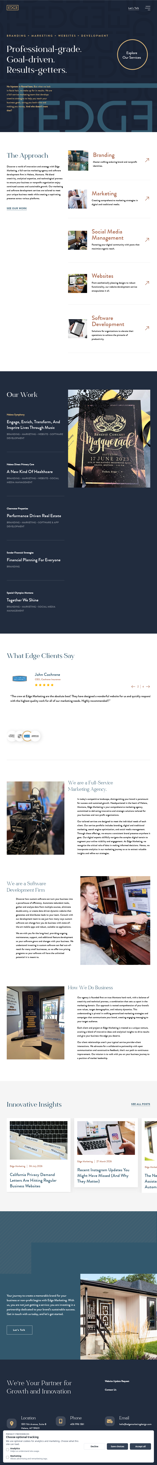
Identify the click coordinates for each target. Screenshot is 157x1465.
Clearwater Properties (17, 508)
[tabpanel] (78, 686)
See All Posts (140, 1104)
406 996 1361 (77, 1424)
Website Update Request (117, 1381)
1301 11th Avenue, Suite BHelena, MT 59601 (33, 1426)
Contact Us (110, 1389)
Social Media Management (108, 235)
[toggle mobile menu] (147, 8)
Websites (102, 276)
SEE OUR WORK (17, 208)
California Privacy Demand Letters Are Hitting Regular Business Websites (33, 1180)
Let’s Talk (133, 8)
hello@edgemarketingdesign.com (135, 1424)
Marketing (104, 193)
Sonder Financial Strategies (20, 552)
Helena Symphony (16, 414)
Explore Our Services (132, 55)
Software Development (108, 321)
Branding (104, 155)
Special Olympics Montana (20, 593)
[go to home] (12, 7)
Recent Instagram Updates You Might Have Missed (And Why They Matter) (103, 1175)
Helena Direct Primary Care (20, 464)
